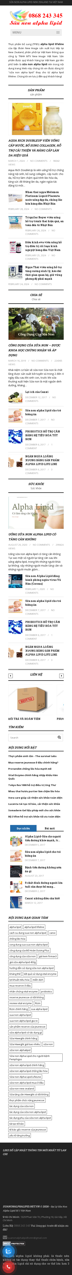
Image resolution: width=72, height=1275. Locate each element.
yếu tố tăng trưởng (19, 1135)
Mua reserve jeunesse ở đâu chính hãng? (33, 762)
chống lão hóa (17, 938)
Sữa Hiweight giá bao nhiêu (24, 1044)
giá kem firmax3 (48, 956)
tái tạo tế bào (16, 1123)
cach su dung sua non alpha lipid (27, 932)
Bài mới (50, 828)
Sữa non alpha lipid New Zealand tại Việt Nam (36, 2)
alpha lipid (15, 927)
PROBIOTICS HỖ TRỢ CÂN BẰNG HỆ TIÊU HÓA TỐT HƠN (42, 435)
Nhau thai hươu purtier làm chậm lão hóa (34, 791)
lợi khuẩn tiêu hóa (19, 979)
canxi (52, 932)
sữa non (48, 1044)
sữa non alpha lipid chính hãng (26, 1065)
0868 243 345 (22, 1225)
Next (61, 676)
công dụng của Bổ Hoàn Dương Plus (29, 950)
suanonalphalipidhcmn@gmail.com (27, 1237)
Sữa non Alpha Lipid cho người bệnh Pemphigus (29, 1057)
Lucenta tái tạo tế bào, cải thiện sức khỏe (34, 804)
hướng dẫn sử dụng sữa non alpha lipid (31, 968)
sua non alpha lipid (20, 1015)
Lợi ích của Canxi (37, 392)
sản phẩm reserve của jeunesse (27, 1026)
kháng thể (14, 974)
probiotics (46, 991)
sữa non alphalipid (19, 1050)
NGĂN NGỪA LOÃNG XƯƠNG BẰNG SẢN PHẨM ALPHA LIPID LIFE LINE (42, 460)
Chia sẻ (36, 295)
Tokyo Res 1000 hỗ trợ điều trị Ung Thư (32, 785)
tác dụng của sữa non (21, 1106)
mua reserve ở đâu (20, 985)
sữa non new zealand (21, 1088)
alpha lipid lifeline (34, 927)
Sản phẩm (36, 90)
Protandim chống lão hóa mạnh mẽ (30, 768)
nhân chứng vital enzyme (23, 991)
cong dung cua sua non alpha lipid (28, 944)
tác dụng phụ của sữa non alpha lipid (30, 1117)
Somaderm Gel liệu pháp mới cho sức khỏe (34, 810)
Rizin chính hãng (18, 1009)
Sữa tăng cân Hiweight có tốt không (28, 1094)
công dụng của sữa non (22, 956)
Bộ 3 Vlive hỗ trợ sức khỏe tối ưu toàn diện (34, 816)
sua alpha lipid (39, 1009)
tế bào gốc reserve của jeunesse (27, 1129)
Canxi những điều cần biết (42, 898)
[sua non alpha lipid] (36, 16)
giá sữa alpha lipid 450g (22, 962)
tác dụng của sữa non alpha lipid (27, 1112)
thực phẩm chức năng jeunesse (26, 1100)
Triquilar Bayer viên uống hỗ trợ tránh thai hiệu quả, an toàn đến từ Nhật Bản (44, 221)
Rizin (37, 1003)
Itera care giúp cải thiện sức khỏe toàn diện (35, 797)
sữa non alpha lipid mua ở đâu (26, 1082)
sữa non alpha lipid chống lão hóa (28, 1071)
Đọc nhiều (23, 828)
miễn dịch (38, 979)
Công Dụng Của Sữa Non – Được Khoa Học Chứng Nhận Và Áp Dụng (34, 350)
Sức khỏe (36, 484)
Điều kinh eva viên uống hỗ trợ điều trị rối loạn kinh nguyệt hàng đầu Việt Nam (43, 246)
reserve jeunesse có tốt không (26, 997)
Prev (10, 676)
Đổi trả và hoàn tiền (24, 719)
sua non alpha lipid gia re (23, 1020)
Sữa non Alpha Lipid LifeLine (25, 1076)
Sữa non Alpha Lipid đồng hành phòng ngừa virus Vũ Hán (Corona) (43, 579)
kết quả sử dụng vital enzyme (40, 974)
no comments (38, 160)
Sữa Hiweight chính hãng (23, 1038)
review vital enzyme (20, 1003)
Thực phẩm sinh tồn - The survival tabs (32, 756)
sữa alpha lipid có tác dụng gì (25, 1032)
